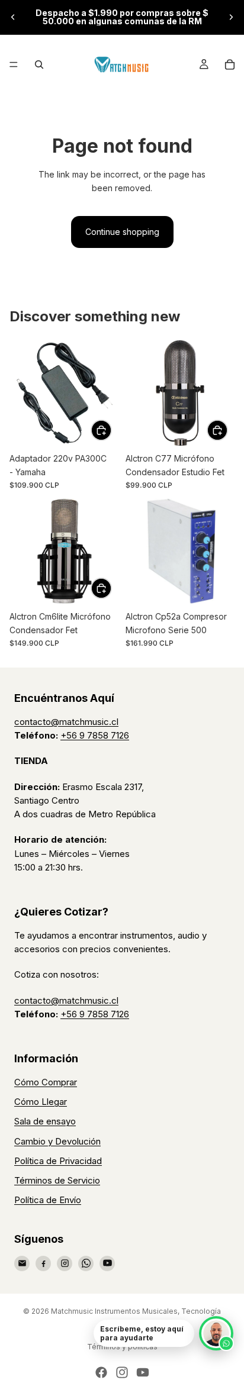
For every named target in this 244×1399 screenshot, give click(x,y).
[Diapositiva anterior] (13, 17)
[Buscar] (39, 64)
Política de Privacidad (58, 1160)
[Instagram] (64, 1263)
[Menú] (13, 64)
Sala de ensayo (45, 1121)
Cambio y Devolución (57, 1141)
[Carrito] (230, 64)
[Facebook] (43, 1263)
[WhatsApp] (86, 1263)
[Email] (22, 1263)
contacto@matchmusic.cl (66, 721)
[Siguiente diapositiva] (231, 17)
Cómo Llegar (40, 1101)
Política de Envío (47, 1199)
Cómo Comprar (45, 1082)
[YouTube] (107, 1263)
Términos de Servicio (57, 1180)
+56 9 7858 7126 (94, 735)
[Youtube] (143, 1372)
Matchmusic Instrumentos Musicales (114, 1311)
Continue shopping (122, 232)
